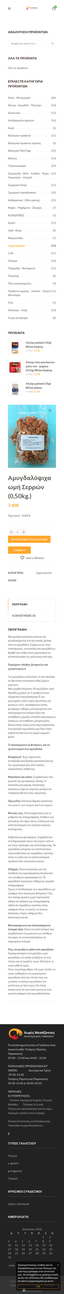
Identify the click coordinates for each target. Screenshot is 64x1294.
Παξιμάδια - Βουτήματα (21, 268)
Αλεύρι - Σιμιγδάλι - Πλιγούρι (24, 105)
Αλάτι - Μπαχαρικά (19, 97)
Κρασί (11, 222)
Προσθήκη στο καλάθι (29, 539)
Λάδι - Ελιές (15, 230)
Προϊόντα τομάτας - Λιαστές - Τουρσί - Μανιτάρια (30, 293)
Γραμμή (12, 1178)
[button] (50, 410)
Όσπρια (12, 260)
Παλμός (12, 1155)
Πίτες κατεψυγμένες (19, 283)
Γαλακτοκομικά (17, 165)
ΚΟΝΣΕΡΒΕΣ (16, 215)
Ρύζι (10, 302)
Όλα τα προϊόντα (18, 68)
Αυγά (11, 128)
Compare (19, 550)
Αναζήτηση (52, 43)
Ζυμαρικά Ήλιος (17, 185)
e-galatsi (13, 1163)
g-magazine (15, 1170)
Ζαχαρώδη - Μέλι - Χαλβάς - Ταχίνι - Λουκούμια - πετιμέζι (29, 175)
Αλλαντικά (14, 112)
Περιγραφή (19, 604)
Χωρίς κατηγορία (18, 317)
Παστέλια (13, 275)
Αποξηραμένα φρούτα (21, 120)
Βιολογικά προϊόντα (19, 135)
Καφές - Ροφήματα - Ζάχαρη (24, 207)
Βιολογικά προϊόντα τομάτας (24, 143)
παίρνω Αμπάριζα (18, 1203)
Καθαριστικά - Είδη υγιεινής (24, 200)
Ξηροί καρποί (16, 245)
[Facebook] (9, 1134)
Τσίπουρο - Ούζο (17, 310)
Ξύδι (10, 253)
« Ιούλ (11, 1265)
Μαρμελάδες (15, 238)
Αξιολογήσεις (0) (24, 615)
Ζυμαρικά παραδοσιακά (22, 192)
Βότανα (12, 158)
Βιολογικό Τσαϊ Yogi (19, 150)
